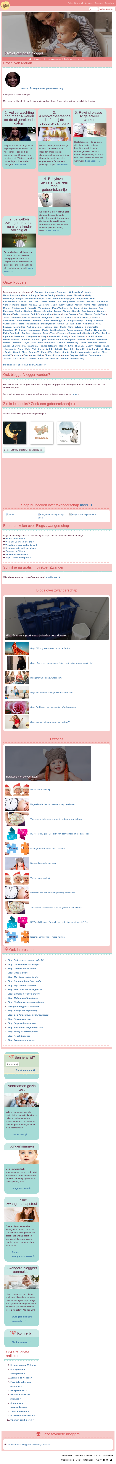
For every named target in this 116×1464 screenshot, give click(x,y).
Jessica (93, 308)
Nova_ (86, 317)
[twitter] (111, 1460)
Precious (61, 333)
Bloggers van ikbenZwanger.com (46, 678)
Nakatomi (102, 339)
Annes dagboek (75, 330)
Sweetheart (19, 336)
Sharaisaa (8, 330)
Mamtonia (32, 346)
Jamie (88, 292)
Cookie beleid (67, 1460)
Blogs (77, 3)
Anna (65, 355)
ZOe (50, 352)
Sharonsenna (19, 346)
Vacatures (78, 1455)
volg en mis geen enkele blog (47, 88)
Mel (94, 305)
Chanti (16, 352)
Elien (24, 352)
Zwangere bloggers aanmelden (24, 1006)
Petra (92, 298)
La (67, 323)
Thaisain (79, 346)
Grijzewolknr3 (76, 292)
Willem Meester (11, 339)
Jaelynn (39, 292)
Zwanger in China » (15, 551)
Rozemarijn (10, 349)
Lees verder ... (21, 164)
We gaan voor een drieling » (19, 542)
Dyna (43, 339)
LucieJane (44, 305)
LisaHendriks (10, 301)
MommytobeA (48, 323)
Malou (15, 305)
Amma (41, 358)
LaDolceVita (67, 317)
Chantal (64, 358)
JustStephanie (57, 330)
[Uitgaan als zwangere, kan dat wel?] (17, 722)
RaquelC (32, 308)
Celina (69, 305)
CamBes (32, 358)
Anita (84, 308)
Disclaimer (108, 1455)
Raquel (38, 311)
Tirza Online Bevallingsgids (60, 298)
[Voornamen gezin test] (21, 1100)
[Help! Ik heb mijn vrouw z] (82, 514)
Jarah (21, 323)
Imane (106, 346)
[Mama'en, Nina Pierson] (10, 514)
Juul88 (90, 336)
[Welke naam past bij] (17, 789)
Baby (70, 3)
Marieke (17, 342)
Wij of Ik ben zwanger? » (18, 557)
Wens (90, 3)
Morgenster (69, 301)
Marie (45, 330)
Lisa (64, 314)
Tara (73, 336)
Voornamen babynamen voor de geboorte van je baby (56, 819)
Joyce (26, 342)
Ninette (65, 352)
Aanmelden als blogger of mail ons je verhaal (28, 1444)
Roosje (56, 355)
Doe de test (18, 1134)
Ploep (44, 336)
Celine (35, 339)
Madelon (61, 295)
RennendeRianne (48, 346)
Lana (76, 308)
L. (71, 308)
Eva (72, 323)
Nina (107, 349)
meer (84, 505)
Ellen (104, 352)
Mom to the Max (46, 342)
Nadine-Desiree (35, 327)
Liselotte (36, 320)
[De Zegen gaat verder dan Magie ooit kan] (17, 707)
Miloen (6, 308)
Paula (63, 327)
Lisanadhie (19, 327)
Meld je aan (52, 577)
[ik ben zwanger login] (81, 3)
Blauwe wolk (74, 333)
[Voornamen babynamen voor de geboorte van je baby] (17, 819)
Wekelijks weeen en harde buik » (22, 545)
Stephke (74, 355)
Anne (20, 349)
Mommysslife (91, 327)
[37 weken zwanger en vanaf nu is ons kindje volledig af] (19, 241)
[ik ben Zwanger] (30, 59)
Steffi (74, 352)
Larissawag (34, 330)
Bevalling (109, 3)
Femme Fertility (47, 295)
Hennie (6, 314)
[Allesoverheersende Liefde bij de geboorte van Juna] (54, 134)
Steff (33, 342)
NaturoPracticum (11, 295)
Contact (88, 1455)
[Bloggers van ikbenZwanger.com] (17, 677)
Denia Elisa (99, 314)
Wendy (66, 311)
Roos (23, 358)
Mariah (24, 88)
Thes (52, 333)
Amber (6, 346)
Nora (98, 323)
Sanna (60, 323)
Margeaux (47, 317)
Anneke (74, 358)
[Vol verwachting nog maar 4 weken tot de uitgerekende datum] (19, 134)
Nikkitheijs (88, 323)
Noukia (88, 330)
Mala (27, 349)
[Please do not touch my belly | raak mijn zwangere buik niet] (17, 663)
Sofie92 (58, 349)
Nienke (86, 333)
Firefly (65, 336)
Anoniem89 (54, 336)
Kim (66, 349)
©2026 (97, 1455)
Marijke (96, 352)
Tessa (6, 317)
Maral (52, 301)
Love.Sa (7, 327)
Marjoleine (46, 314)
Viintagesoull (19, 308)
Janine (43, 301)
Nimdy (88, 295)
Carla (15, 358)
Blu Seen (26, 333)
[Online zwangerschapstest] (21, 1214)
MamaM (36, 317)
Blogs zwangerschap (52, 59)
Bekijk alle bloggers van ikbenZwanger (23, 365)
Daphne (28, 311)
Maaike (22, 301)
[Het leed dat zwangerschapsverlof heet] (17, 692)
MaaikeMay (52, 358)
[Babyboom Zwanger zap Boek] (52, 518)
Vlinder (6, 305)
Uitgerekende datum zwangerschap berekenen (52, 804)
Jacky (54, 305)
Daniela (76, 311)
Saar (56, 327)
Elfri (72, 349)
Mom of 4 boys (30, 295)
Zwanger (99, 3)
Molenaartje (85, 352)
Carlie (78, 317)
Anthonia (50, 292)
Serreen (73, 314)
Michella (78, 295)
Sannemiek (8, 320)
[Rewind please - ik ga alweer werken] (90, 130)
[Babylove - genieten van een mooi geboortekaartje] (54, 200)
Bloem (48, 355)
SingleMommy (75, 320)
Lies (30, 301)
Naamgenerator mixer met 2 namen (47, 848)
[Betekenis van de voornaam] (48, 780)
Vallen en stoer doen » (16, 554)
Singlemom (33, 336)
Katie (43, 352)
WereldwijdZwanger (13, 298)
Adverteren (67, 1455)
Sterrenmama (23, 320)
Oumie (8, 352)
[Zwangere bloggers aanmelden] (21, 1282)
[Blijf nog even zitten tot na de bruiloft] (17, 648)
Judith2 (35, 314)
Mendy (78, 305)
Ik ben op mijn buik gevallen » (20, 548)
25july (24, 305)
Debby (105, 333)
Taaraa (95, 317)
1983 (56, 317)
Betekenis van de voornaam (22, 776)
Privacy (98, 1460)
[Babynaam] (14, 446)
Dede (57, 352)
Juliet (83, 342)
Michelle (61, 342)
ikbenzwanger (5, 5)
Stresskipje (56, 320)
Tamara (57, 311)
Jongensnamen (20, 1188)
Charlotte (25, 339)
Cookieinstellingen (84, 1460)
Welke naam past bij (40, 789)
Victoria (17, 355)
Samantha (103, 305)
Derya (41, 349)
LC (101, 349)
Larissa (81, 301)
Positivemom (88, 311)
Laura (46, 320)
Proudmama (95, 355)
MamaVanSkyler (60, 308)
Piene (99, 336)
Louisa (48, 327)
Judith (49, 349)
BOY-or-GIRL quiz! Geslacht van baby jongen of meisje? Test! (59, 834)
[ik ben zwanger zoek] (85, 3)
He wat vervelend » (15, 538)
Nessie (56, 314)
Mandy (102, 342)
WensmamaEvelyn (35, 298)
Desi (59, 301)
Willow (83, 355)
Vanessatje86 (10, 323)
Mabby (89, 346)
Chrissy (88, 320)
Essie (15, 314)
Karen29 (80, 349)
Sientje (100, 311)
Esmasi (81, 339)
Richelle (91, 339)
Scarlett (37, 333)
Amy (32, 355)
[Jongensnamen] (21, 1157)
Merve (87, 305)
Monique (92, 342)
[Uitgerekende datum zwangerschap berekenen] (17, 804)
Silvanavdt (102, 301)
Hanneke (24, 314)
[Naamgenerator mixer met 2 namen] (17, 848)
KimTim (96, 333)
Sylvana (79, 327)
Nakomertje (100, 330)
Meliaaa (33, 305)
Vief (34, 349)
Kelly (61, 305)
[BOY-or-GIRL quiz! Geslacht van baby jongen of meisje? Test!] (17, 833)
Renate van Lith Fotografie (62, 339)
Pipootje (7, 336)
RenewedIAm (66, 346)
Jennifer (48, 311)
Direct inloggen (24, 1070)
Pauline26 (34, 352)
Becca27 (91, 301)
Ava (70, 295)
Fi (65, 320)
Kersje (98, 346)
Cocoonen (61, 292)
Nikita (40, 355)
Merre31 (7, 342)
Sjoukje (18, 311)
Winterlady (72, 342)
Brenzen (81, 336)
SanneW (15, 317)
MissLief (26, 317)
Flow (25, 355)
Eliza (78, 323)
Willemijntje (44, 308)
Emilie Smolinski (11, 333)
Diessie (23, 330)
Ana (36, 301)
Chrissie (98, 320)
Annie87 (7, 355)
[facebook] (106, 1460)
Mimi (70, 327)
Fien (81, 314)
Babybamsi (82, 298)
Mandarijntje (32, 323)
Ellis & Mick (92, 349)
